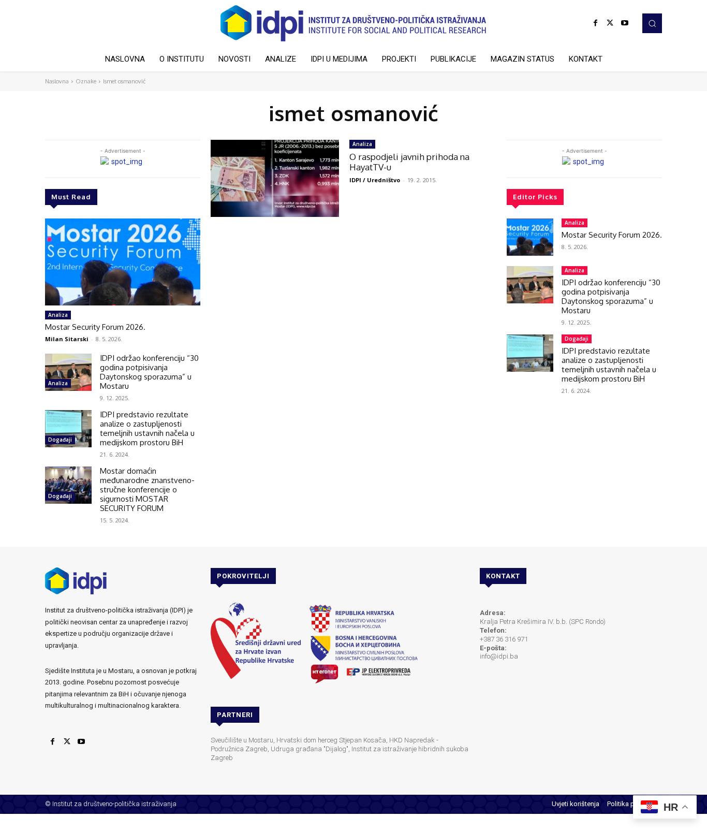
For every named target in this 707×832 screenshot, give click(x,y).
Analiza (58, 314)
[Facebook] (595, 23)
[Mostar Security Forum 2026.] (122, 261)
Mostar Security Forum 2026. (95, 327)
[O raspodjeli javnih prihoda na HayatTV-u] (275, 178)
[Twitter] (610, 23)
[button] (652, 23)
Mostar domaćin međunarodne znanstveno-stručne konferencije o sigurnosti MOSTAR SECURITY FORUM (147, 489)
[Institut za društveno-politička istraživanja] (353, 23)
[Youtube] (624, 23)
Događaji (60, 439)
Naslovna (57, 81)
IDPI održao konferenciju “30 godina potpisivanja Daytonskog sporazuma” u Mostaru (149, 372)
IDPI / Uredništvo (374, 180)
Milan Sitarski (67, 339)
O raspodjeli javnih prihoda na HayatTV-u (409, 161)
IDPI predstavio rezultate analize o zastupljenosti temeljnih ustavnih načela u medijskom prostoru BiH (147, 428)
